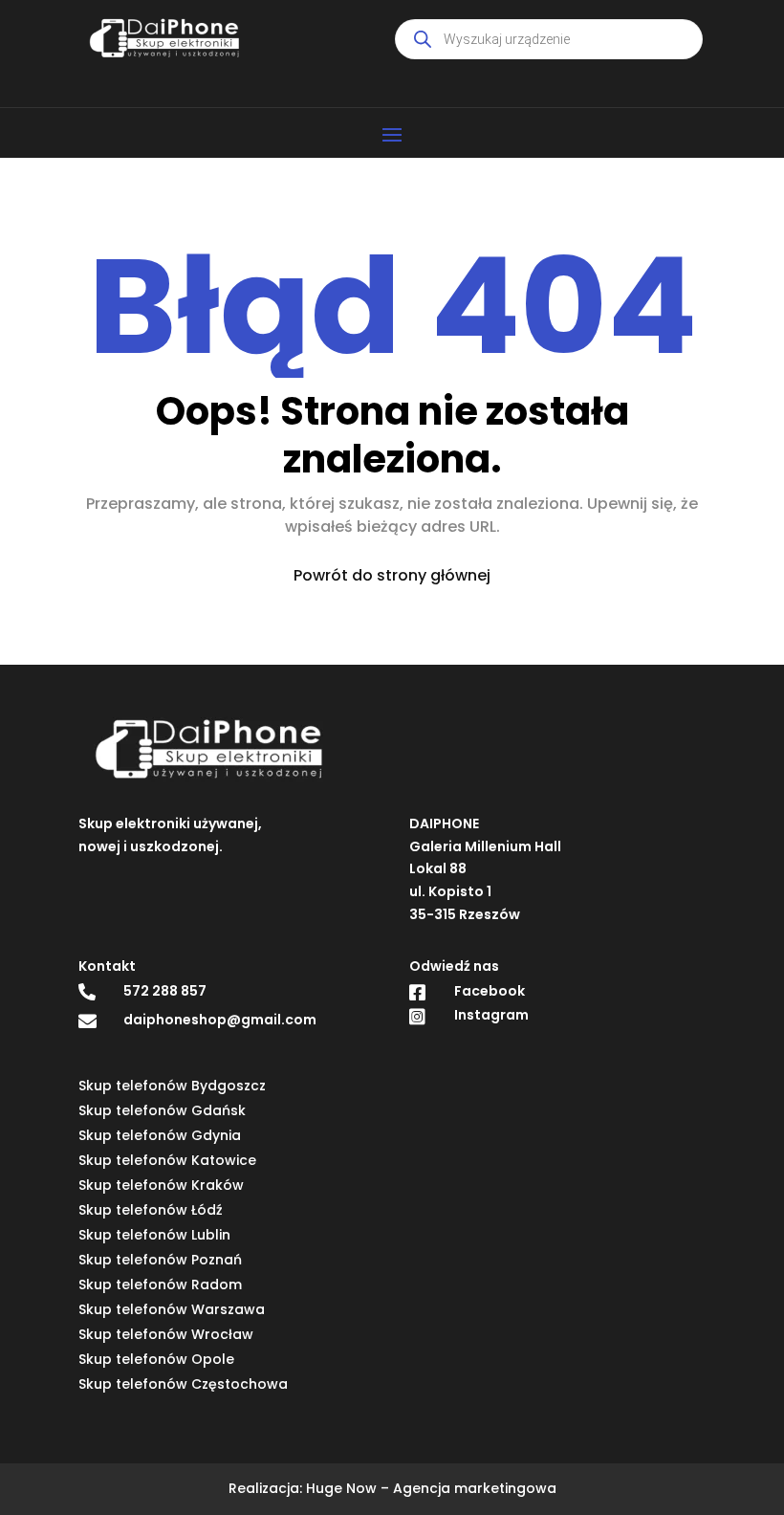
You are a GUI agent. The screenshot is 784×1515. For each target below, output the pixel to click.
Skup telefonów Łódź (150, 1209)
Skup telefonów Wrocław (165, 1334)
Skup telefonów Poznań (160, 1259)
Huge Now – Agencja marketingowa (431, 1488)
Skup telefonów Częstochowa (183, 1384)
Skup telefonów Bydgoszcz (172, 1085)
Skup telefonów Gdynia (159, 1135)
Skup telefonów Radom (160, 1284)
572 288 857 (165, 990)
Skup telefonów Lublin (154, 1234)
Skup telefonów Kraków (161, 1185)
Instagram (491, 1014)
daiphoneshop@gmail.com (219, 1019)
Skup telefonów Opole (156, 1359)
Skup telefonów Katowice (167, 1160)
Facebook (489, 990)
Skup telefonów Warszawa (171, 1309)
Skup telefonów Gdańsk (162, 1110)
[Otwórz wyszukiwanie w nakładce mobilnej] (549, 39)
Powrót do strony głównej (392, 575)
